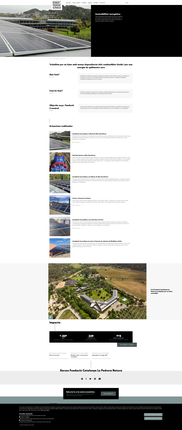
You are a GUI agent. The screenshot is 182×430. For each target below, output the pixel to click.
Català (126, 2)
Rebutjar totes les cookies (153, 418)
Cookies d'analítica (25, 417)
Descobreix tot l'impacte (127, 344)
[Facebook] (86, 379)
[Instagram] (82, 379)
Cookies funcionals (26, 414)
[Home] (57, 5)
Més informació (108, 393)
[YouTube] (100, 379)
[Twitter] (90, 379)
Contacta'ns (102, 2)
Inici (50, 58)
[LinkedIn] (95, 379)
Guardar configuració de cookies (27, 424)
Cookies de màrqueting (26, 420)
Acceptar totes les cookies (153, 414)
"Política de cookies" (45, 410)
